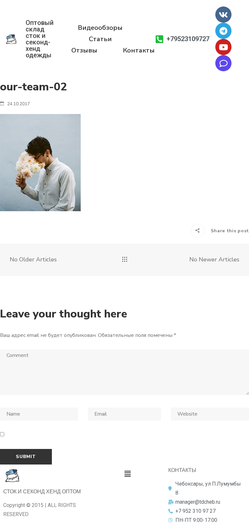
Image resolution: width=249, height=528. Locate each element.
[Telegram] (223, 31)
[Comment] (223, 63)
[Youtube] (223, 47)
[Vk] (223, 14)
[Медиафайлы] (124, 260)
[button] (127, 474)
